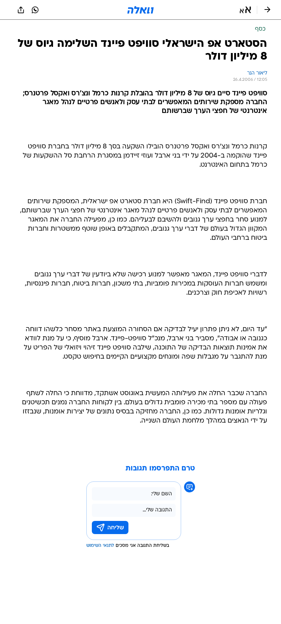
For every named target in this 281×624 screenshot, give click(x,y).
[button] (245, 10)
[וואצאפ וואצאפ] (35, 10)
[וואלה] (140, 10)
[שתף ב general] (21, 10)
